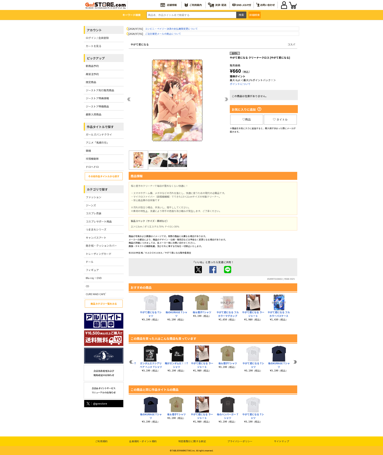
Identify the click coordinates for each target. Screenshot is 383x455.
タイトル (282, 119)
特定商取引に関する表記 (192, 441)
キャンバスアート (96, 237)
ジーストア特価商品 (97, 106)
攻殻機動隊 (92, 159)
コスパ (291, 44)
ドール (90, 262)
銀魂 (88, 151)
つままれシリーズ (96, 229)
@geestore (100, 403)
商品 (248, 119)
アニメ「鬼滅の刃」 (97, 142)
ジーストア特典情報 (97, 98)
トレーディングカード (99, 254)
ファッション (93, 197)
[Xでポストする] (198, 272)
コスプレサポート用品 (99, 221)
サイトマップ (281, 441)
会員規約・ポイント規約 (143, 441)
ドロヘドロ (92, 167)
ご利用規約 (101, 441)
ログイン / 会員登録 (97, 38)
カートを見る (93, 46)
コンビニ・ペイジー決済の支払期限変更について (171, 28)
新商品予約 (92, 66)
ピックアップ (96, 58)
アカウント (94, 30)
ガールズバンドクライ (99, 134)
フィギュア (92, 270)
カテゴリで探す (97, 189)
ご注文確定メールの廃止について (163, 33)
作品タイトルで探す (100, 127)
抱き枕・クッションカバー (101, 245)
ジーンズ (91, 205)
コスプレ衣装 (93, 213)
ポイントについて (240, 84)
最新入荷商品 (93, 114)
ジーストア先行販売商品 (100, 90)
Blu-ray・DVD (94, 278)
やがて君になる (140, 44)
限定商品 (91, 82)
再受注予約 (92, 74)
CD (87, 286)
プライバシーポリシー (240, 441)
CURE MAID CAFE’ (96, 294)
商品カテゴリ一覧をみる (104, 303)
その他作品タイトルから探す (103, 176)
